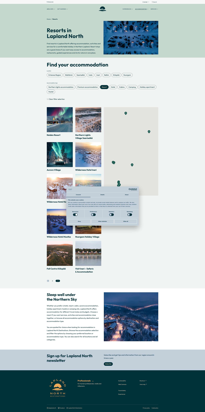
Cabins (122, 87)
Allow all (125, 221)
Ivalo (90, 75)
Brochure (142, 381)
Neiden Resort (53, 135)
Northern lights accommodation (60, 87)
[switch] (93, 214)
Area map (142, 384)
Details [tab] (103, 195)
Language (144, 2)
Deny (79, 221)
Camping (132, 87)
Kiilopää (116, 75)
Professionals (50, 2)
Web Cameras (122, 384)
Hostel (50, 92)
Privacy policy (146, 408)
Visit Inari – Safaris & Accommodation (84, 270)
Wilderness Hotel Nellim (58, 201)
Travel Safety (122, 390)
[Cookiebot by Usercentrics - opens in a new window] (130, 189)
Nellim (106, 75)
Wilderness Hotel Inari (86, 170)
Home (49, 19)
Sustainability (122, 381)
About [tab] (126, 195)
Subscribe (108, 364)
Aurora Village (54, 170)
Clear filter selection (57, 99)
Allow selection (102, 221)
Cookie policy (155, 408)
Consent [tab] (78, 195)
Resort (104, 87)
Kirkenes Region (54, 75)
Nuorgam (127, 75)
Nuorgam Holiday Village (87, 236)
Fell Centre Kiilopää (56, 268)
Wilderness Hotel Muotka (59, 236)
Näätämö (68, 75)
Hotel (113, 87)
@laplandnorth (52, 408)
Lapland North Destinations (75, 408)
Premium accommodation (87, 87)
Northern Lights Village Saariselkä (84, 136)
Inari (98, 75)
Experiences (121, 394)
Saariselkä (81, 75)
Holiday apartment (147, 87)
